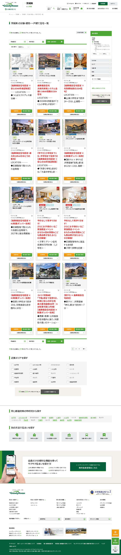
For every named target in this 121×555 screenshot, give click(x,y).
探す (50, 8)
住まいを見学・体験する (37, 500)
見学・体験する (62, 8)
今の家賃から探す (13, 507)
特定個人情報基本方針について (63, 543)
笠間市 (16, 369)
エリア (93, 64)
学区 (93, 72)
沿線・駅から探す (13, 511)
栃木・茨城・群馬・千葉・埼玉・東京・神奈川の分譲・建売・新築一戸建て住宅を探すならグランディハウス (35, 551)
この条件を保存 (80, 32)
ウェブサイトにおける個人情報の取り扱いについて (86, 543)
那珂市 (72, 365)
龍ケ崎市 (36, 373)
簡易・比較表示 (52, 41)
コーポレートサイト (14, 531)
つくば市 (54, 369)
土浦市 (35, 369)
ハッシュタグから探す (14, 513)
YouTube (79, 3)
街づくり (78, 505)
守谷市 (16, 378)
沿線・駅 (94, 68)
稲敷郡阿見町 (18, 373)
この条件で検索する (101, 101)
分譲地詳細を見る (21, 114)
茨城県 (29, 3)
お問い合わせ (12, 546)
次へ (84, 349)
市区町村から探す (13, 503)
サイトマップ (12, 543)
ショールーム (34, 505)
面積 (93, 75)
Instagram (71, 3)
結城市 (35, 382)
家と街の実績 (91, 8)
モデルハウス (34, 503)
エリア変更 (29, 6)
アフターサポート (80, 513)
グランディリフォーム (31, 535)
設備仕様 (78, 509)
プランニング (79, 507)
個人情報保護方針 (48, 543)
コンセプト (79, 503)
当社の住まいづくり (103, 8)
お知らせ (26, 518)
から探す (16, 438)
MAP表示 (31, 41)
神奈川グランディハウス (32, 533)
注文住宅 (76, 8)
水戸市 (16, 365)
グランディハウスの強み (106, 503)
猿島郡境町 (73, 382)
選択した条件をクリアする (98, 88)
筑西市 (16, 382)
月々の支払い (97, 43)
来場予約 (16, 111)
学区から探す (12, 509)
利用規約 (39, 543)
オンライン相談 (94, 519)
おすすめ (94, 60)
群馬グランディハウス (14, 535)
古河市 (53, 382)
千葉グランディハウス (31, 531)
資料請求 (27, 111)
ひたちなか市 (37, 365)
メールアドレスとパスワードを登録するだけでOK (88, 466)
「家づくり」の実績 (60, 503)
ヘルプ (103, 543)
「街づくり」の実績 (60, 505)
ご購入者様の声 (60, 507)
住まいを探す (13, 500)
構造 (77, 511)
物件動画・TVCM (14, 518)
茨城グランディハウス (14, 533)
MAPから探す (12, 505)
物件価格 (96, 41)
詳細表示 (13, 41)
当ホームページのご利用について (26, 543)
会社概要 (102, 505)
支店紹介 (102, 507)
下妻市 (53, 378)
